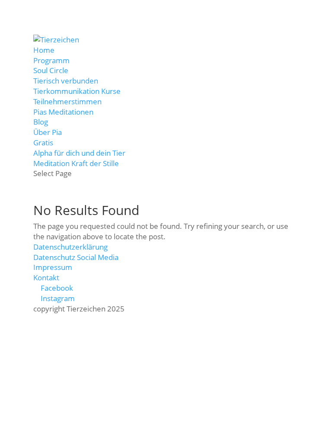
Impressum (52, 267)
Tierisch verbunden (65, 81)
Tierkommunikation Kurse (77, 91)
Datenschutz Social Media (75, 257)
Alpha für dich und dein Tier (79, 153)
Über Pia (47, 132)
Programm (51, 60)
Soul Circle (50, 70)
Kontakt (46, 277)
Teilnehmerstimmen (67, 101)
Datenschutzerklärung (70, 247)
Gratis (43, 143)
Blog (40, 122)
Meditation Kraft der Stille (76, 163)
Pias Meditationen (63, 112)
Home (43, 50)
